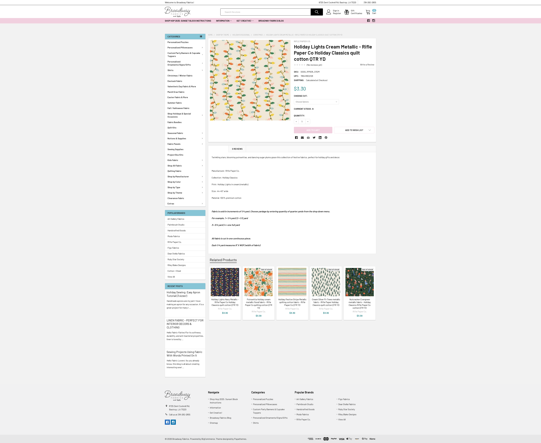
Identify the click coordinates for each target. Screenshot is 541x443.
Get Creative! (244, 20)
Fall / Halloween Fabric (178, 108)
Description (218, 149)
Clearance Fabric (176, 198)
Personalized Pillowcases (180, 47)
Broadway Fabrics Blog (271, 20)
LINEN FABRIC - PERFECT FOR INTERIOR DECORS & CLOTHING (185, 324)
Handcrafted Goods (177, 230)
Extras (171, 203)
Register (337, 13)
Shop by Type (174, 187)
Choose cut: (301, 95)
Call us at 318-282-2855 (179, 414)
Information (223, 20)
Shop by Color (174, 182)
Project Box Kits (175, 154)
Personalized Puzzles (178, 42)
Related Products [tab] (223, 260)
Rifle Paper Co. (175, 242)
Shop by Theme (175, 192)
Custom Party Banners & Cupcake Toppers (184, 55)
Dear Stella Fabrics (176, 253)
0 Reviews (237, 149)
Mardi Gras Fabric (176, 92)
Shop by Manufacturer (178, 176)
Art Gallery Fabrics (176, 218)
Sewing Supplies (175, 149)
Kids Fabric (173, 160)
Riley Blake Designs (177, 265)
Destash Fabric (175, 81)
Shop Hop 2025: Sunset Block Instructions (188, 20)
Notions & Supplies (177, 138)
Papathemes (240, 439)
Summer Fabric (175, 102)
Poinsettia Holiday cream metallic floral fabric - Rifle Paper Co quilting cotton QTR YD (258, 303)
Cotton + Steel (174, 270)
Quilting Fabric (174, 171)
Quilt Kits (172, 127)
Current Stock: (303, 108)
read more (172, 312)
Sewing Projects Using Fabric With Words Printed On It (184, 353)
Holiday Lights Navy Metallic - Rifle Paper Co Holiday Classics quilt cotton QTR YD (225, 302)
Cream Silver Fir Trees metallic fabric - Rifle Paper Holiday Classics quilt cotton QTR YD (326, 302)
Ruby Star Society (176, 259)
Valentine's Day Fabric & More (182, 86)
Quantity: (299, 115)
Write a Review (367, 64)
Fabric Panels (174, 144)
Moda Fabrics (174, 236)
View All (171, 276)
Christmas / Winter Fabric (180, 75)
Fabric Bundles (175, 122)
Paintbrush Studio (176, 224)
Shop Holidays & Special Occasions (179, 115)
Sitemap (214, 422)
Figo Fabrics (173, 247)
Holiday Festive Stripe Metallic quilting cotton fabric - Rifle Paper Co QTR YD (292, 302)
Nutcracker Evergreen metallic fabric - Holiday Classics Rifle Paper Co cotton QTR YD (360, 303)
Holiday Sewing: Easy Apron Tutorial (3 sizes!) (183, 293)
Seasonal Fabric (175, 133)
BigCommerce (208, 439)
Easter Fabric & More (178, 97)
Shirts (170, 70)
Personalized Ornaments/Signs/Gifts (179, 63)
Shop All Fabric (175, 165)
